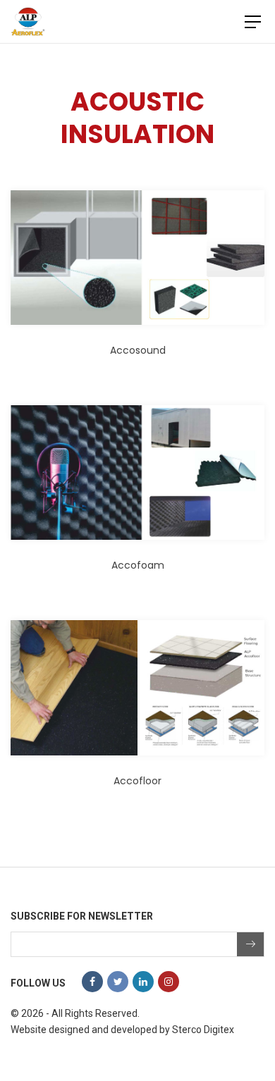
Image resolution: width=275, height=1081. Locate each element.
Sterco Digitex (203, 1029)
